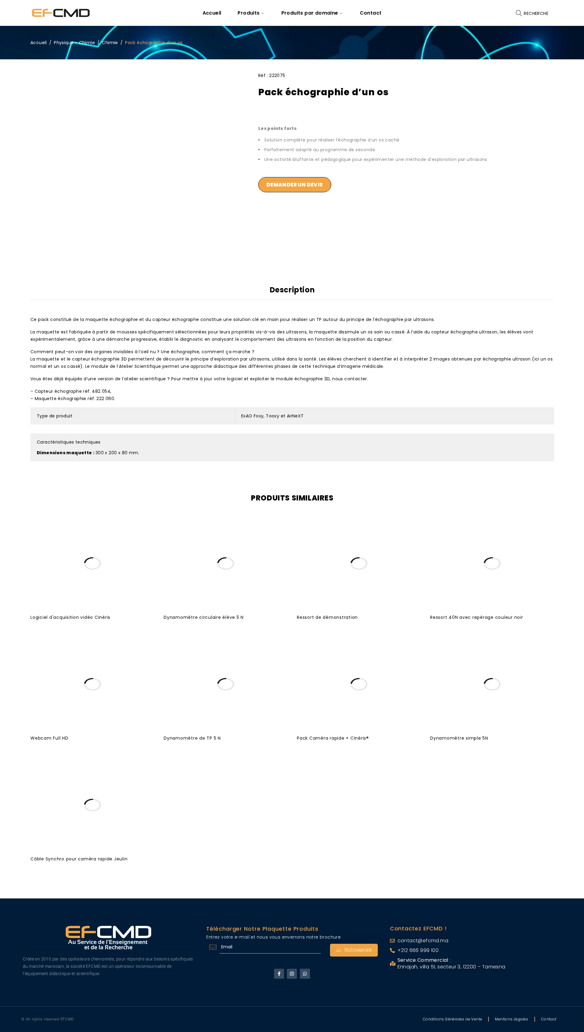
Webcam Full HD (49, 738)
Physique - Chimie (74, 43)
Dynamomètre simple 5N (459, 738)
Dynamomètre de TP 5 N (192, 738)
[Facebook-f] (279, 974)
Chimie (110, 43)
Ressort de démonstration (327, 617)
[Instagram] (292, 974)
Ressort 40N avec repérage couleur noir (476, 617)
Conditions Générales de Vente (452, 1019)
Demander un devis (294, 184)
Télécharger (358, 950)
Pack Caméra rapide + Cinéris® (333, 738)
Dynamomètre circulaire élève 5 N (204, 617)
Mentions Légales (511, 1019)
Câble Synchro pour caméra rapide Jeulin (78, 859)
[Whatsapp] (305, 974)
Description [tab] (292, 290)
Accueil (38, 43)
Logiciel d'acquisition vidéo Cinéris (70, 617)
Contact (549, 1019)
